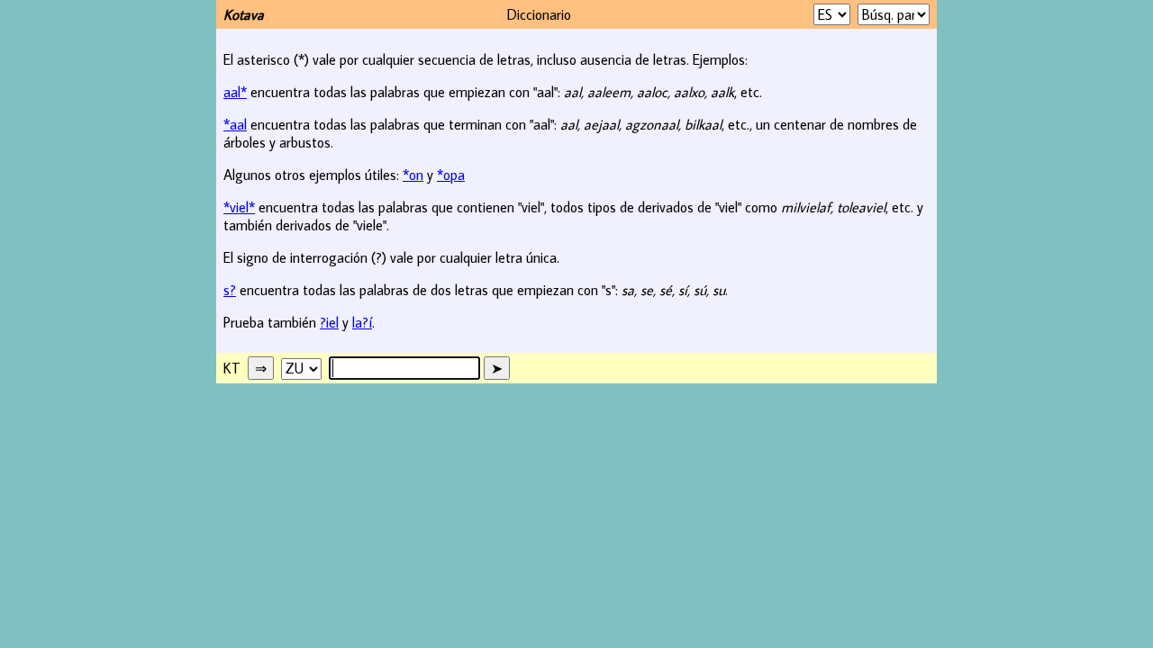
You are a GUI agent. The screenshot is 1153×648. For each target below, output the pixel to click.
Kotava (243, 14)
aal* (235, 92)
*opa (451, 175)
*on (413, 175)
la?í (362, 322)
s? (229, 290)
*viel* (239, 207)
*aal (235, 124)
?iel (329, 322)
